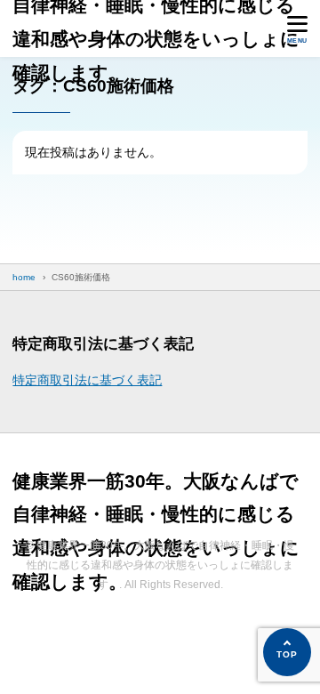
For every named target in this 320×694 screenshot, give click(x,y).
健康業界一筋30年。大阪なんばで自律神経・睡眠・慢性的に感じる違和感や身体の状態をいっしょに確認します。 (156, 22)
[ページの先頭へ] (287, 652)
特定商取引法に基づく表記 (87, 380)
